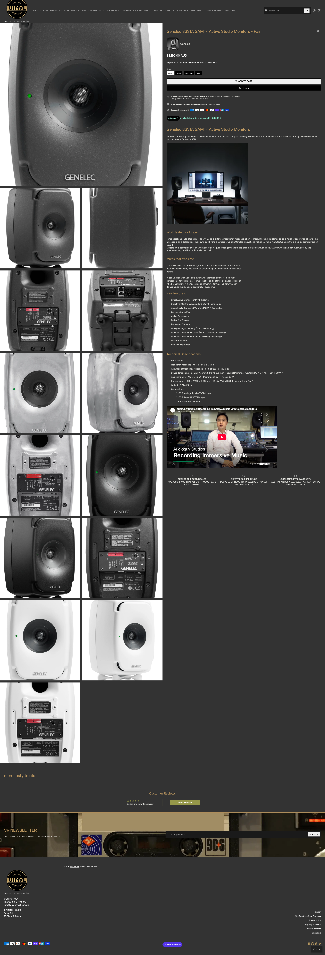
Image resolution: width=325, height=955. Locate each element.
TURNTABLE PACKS (52, 10)
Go (307, 10)
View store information (200, 99)
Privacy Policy (315, 920)
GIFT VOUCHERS (215, 11)
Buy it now (244, 88)
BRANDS (37, 11)
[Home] (16, 10)
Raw (198, 73)
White (179, 73)
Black (170, 73)
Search (318, 912)
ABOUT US (230, 11)
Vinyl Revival (74, 866)
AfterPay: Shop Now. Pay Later (308, 916)
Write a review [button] (185, 802)
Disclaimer (316, 933)
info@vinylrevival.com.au (16, 905)
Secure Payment (314, 929)
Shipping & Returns (313, 924)
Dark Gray (189, 73)
